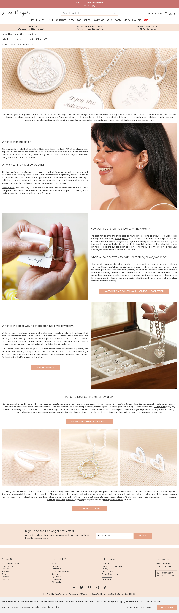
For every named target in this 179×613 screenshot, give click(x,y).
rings (103, 412)
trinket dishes (55, 348)
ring (35, 117)
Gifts (71, 20)
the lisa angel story (10, 563)
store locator (7, 566)
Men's (127, 20)
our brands (7, 569)
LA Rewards (57, 579)
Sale (146, 20)
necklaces (83, 412)
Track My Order (155, 13)
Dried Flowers (113, 20)
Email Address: (104, 535)
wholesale (56, 582)
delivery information (60, 571)
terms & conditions (110, 574)
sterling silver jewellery (29, 114)
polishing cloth (121, 238)
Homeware (98, 20)
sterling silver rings (131, 267)
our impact (7, 579)
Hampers (136, 20)
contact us (56, 569)
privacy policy (107, 569)
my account (57, 576)
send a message (162, 563)
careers (5, 576)
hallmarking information (112, 566)
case (10, 341)
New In (33, 20)
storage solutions (21, 348)
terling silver (45, 154)
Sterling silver (8, 149)
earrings (51, 499)
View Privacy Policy (50, 607)
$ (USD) (106, 579)
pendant (151, 114)
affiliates (105, 563)
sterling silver (30, 172)
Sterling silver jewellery (14, 491)
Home (4, 34)
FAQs (54, 563)
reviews (5, 571)
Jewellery (44, 20)
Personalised (59, 20)
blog (4, 574)
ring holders (67, 348)
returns (55, 574)
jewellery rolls (82, 348)
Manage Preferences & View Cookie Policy (21, 607)
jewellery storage (64, 354)
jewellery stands (40, 348)
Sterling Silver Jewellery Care (24, 34)
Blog (10, 34)
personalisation (23, 412)
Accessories (83, 20)
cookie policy (107, 571)
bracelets (93, 412)
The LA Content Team (12, 44)
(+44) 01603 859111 (163, 566)
